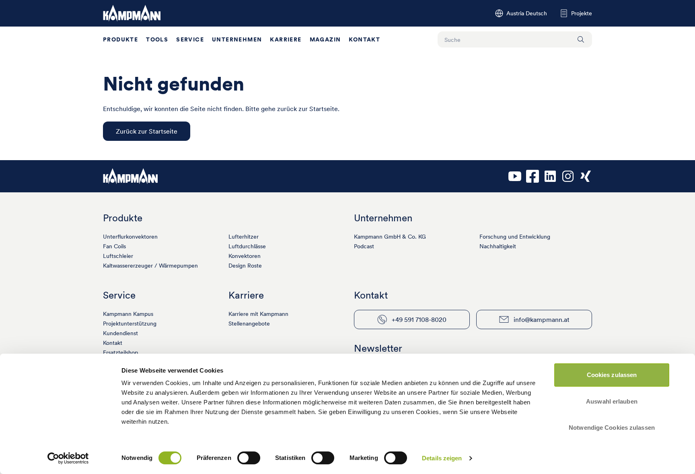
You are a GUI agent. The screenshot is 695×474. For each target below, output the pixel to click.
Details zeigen (442, 458)
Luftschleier (118, 256)
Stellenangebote (249, 323)
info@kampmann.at (542, 319)
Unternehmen (237, 39)
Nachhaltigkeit (497, 246)
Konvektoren (244, 256)
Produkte (120, 39)
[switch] (248, 457)
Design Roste (245, 265)
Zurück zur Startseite (146, 131)
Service (190, 39)
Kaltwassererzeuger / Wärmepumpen (150, 265)
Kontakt (364, 39)
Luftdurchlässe (247, 246)
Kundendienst (120, 333)
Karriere (285, 39)
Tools (157, 39)
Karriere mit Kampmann (258, 313)
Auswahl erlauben (611, 401)
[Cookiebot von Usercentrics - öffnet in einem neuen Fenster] (68, 458)
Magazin (325, 39)
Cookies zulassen (612, 374)
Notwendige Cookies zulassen (612, 427)
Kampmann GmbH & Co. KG (390, 236)
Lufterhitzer (243, 236)
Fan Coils (114, 246)
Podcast (364, 246)
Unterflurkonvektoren (130, 236)
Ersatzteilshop (120, 352)
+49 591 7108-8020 (419, 319)
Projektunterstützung (129, 323)
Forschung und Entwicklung (514, 236)
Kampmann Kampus (128, 313)
